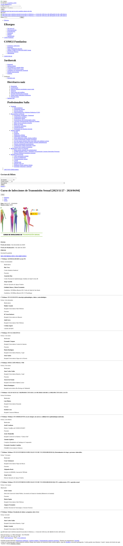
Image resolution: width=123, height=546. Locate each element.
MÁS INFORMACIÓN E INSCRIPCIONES (14, 256)
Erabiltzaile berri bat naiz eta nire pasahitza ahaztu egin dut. (16, 11)
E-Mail (2, 6)
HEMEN (68, 542)
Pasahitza (3, 7)
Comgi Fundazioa (8, 37)
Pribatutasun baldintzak (22, 540)
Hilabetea (6, 197)
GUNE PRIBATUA (6, 4)
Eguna (5, 200)
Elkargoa (6, 20)
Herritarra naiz (11, 78)
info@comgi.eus (8, 537)
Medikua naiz (11, 98)
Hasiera (3, 186)
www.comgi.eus (21, 537)
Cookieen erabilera (34, 540)
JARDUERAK (8, 56)
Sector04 (76, 540)
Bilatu (2, 17)
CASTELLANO (11, 3)
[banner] (34, 14)
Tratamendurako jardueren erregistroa (49, 540)
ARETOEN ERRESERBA (11, 169)
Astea (5, 199)
